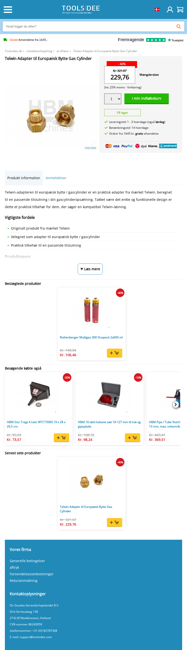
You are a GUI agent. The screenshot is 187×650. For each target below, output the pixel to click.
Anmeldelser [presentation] (56, 178)
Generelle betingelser (27, 560)
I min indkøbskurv (146, 98)
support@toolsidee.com (36, 637)
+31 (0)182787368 (44, 631)
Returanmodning (23, 580)
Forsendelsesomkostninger (32, 574)
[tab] (24, 178)
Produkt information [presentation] (23, 178)
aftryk (14, 567)
